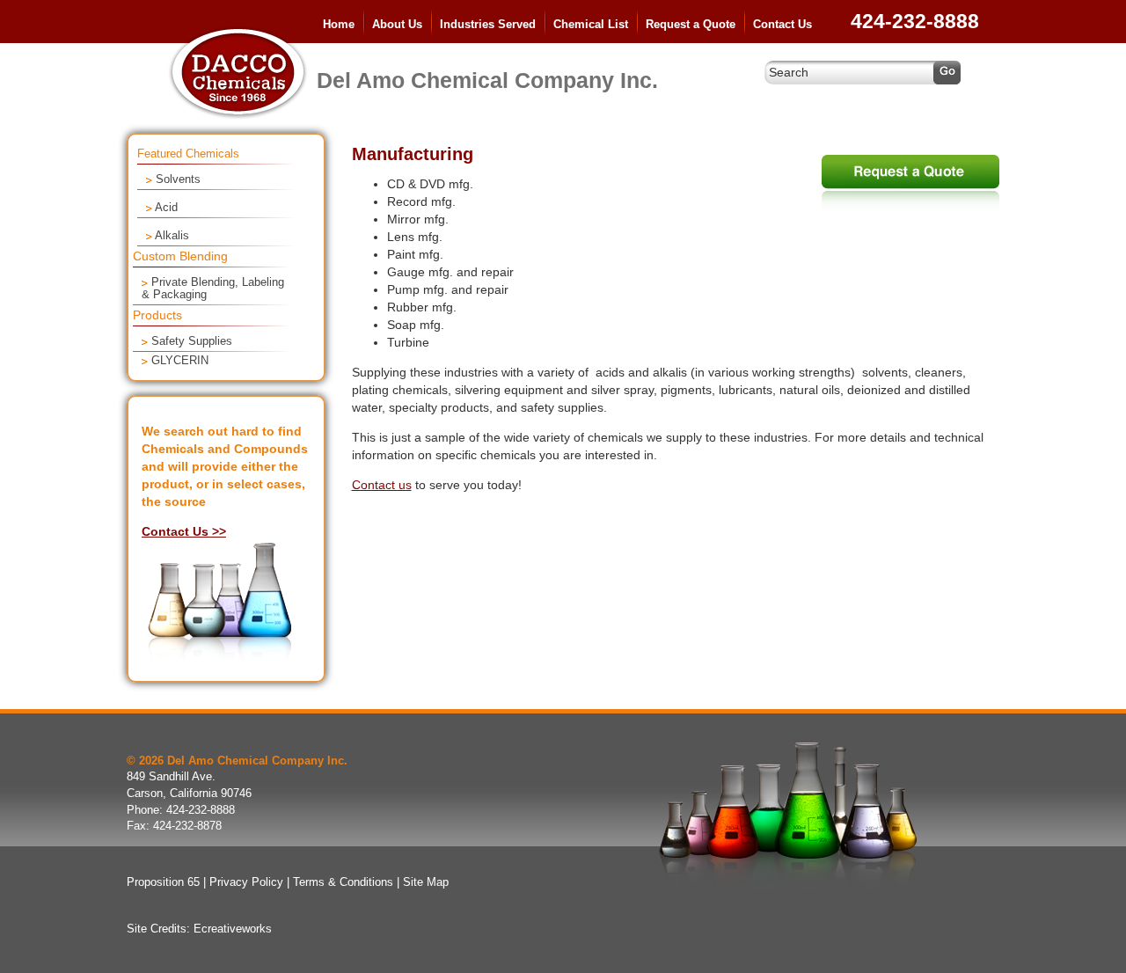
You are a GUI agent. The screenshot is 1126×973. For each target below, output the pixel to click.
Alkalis (172, 236)
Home (339, 24)
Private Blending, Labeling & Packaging (213, 288)
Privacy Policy (246, 882)
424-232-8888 (915, 21)
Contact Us (782, 24)
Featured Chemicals (188, 154)
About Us (397, 24)
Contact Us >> (184, 531)
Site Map (426, 882)
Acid (166, 207)
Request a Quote (690, 24)
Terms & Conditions (343, 882)
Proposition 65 (163, 882)
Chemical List (590, 24)
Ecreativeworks (233, 928)
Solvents (178, 179)
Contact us (382, 485)
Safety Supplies (191, 341)
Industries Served (488, 24)
